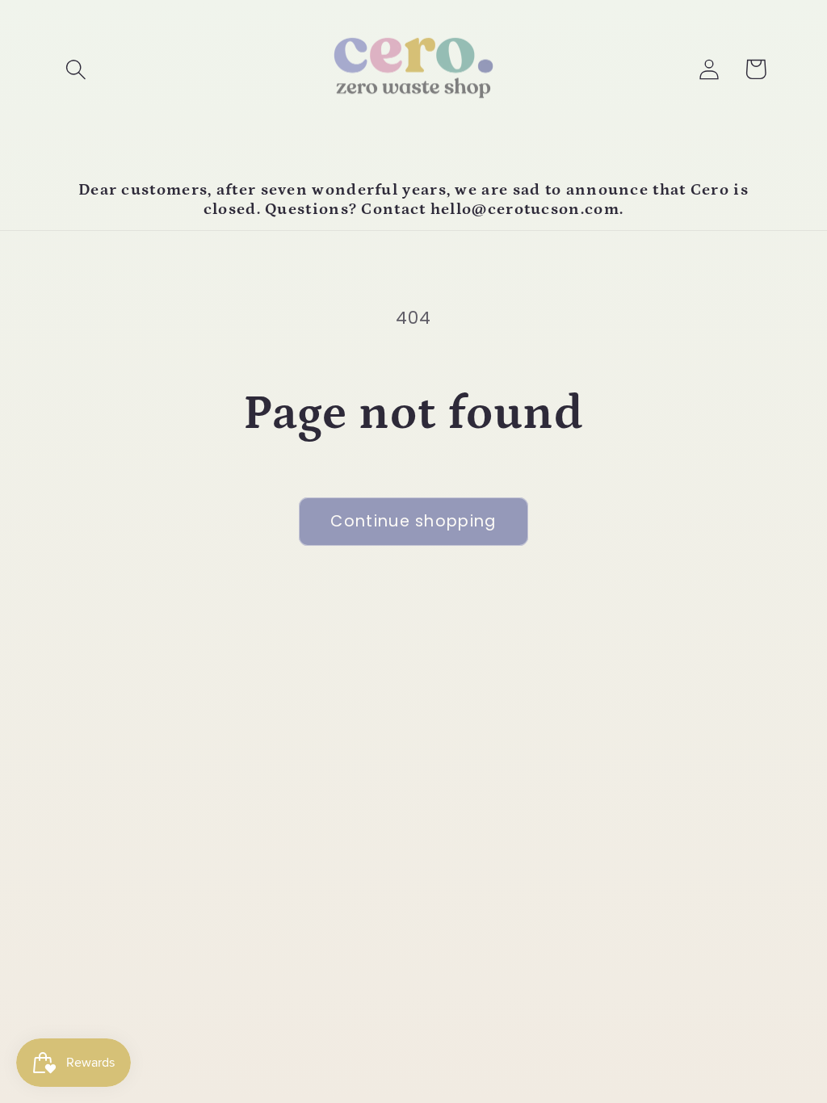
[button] (75, 69)
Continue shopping (413, 521)
